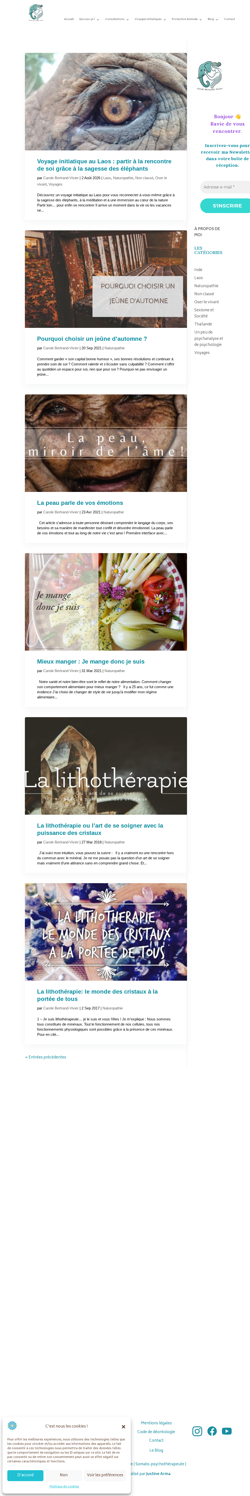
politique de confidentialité (154, 786)
